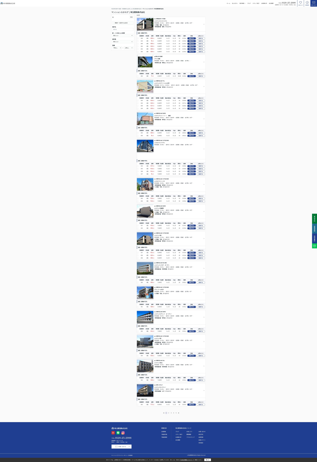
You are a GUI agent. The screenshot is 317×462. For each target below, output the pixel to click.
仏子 (163, 391)
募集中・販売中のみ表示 (121, 23)
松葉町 (161, 56)
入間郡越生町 (158, 18)
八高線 (157, 25)
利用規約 (131, 455)
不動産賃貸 (164, 437)
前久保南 (165, 262)
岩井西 (164, 206)
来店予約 (201, 434)
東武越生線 (158, 26)
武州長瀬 (164, 269)
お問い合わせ (314, 5)
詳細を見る (191, 38)
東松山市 (157, 56)
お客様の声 (264, 3)
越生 (161, 25)
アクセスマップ (190, 437)
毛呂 (161, 187)
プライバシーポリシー (123, 455)
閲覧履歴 (307, 5)
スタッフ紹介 (256, 3)
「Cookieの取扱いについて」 (186, 460)
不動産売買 (164, 434)
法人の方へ (235, 3)
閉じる (207, 460)
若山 (164, 360)
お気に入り (300, 5)
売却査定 (201, 443)
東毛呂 (164, 87)
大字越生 (164, 18)
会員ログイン (202, 440)
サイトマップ (114, 455)
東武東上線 (158, 62)
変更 (131, 17)
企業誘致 (163, 431)
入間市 (156, 385)
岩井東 (164, 113)
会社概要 (271, 3)
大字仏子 (161, 385)
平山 (164, 81)
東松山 (164, 62)
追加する (201, 38)
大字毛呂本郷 (166, 140)
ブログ (249, 3)
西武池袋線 (158, 391)
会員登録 (201, 437)
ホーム (228, 3)
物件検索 (242, 3)
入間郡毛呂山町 (158, 81)
